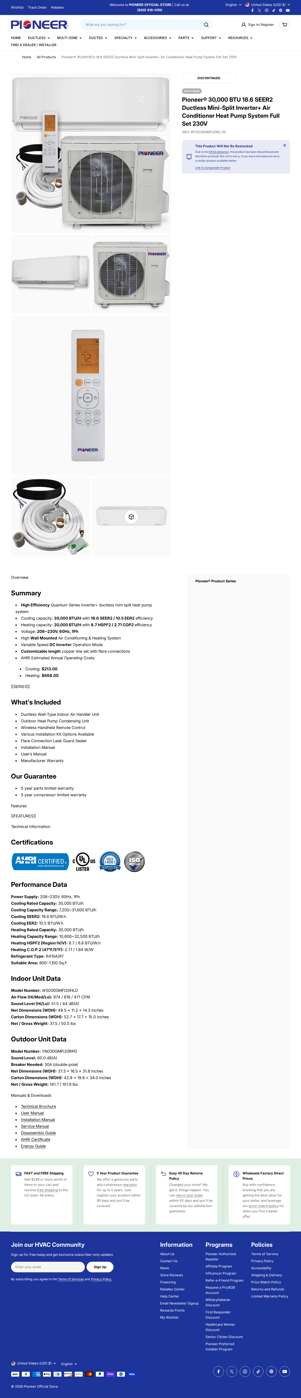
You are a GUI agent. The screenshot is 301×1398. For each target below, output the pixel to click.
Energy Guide (33, 1146)
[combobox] (146, 24)
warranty (130, 1185)
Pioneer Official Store (41, 1386)
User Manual (32, 1113)
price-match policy (264, 1206)
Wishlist (17, 7)
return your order (189, 1195)
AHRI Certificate (35, 1139)
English (231, 4)
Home (26, 57)
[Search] (206, 24)
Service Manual (35, 1126)
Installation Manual (38, 1119)
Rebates (57, 7)
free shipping (48, 1190)
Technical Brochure (38, 1106)
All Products (46, 57)
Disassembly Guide (38, 1133)
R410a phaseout (219, 151)
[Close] (285, 145)
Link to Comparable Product (212, 167)
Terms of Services (71, 1279)
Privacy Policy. (101, 1279)
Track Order (37, 7)
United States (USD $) (268, 5)
